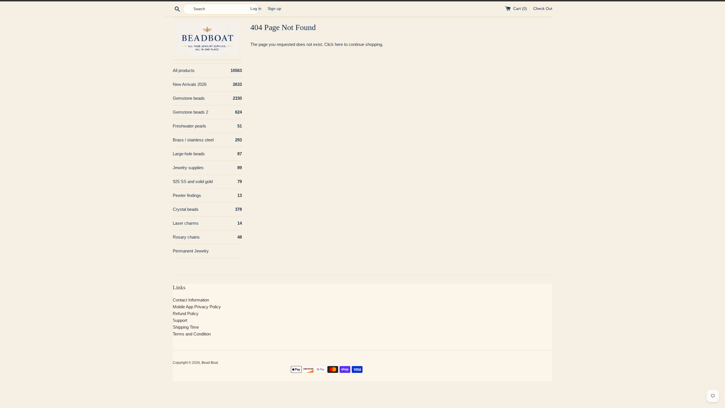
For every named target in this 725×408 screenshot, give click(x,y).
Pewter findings (207, 195)
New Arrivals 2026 (207, 84)
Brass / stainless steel (207, 139)
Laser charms (207, 223)
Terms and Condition (192, 334)
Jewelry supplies (207, 167)
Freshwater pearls (207, 126)
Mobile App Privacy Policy (197, 306)
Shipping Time (186, 327)
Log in (255, 9)
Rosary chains (207, 237)
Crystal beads (207, 209)
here (339, 44)
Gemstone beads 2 (207, 112)
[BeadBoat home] (207, 39)
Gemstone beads (207, 98)
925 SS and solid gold (207, 181)
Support (180, 320)
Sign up (274, 9)
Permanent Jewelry (191, 250)
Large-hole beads (207, 153)
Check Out (542, 9)
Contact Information (191, 300)
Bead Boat (210, 363)
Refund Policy (186, 313)
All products (207, 70)
